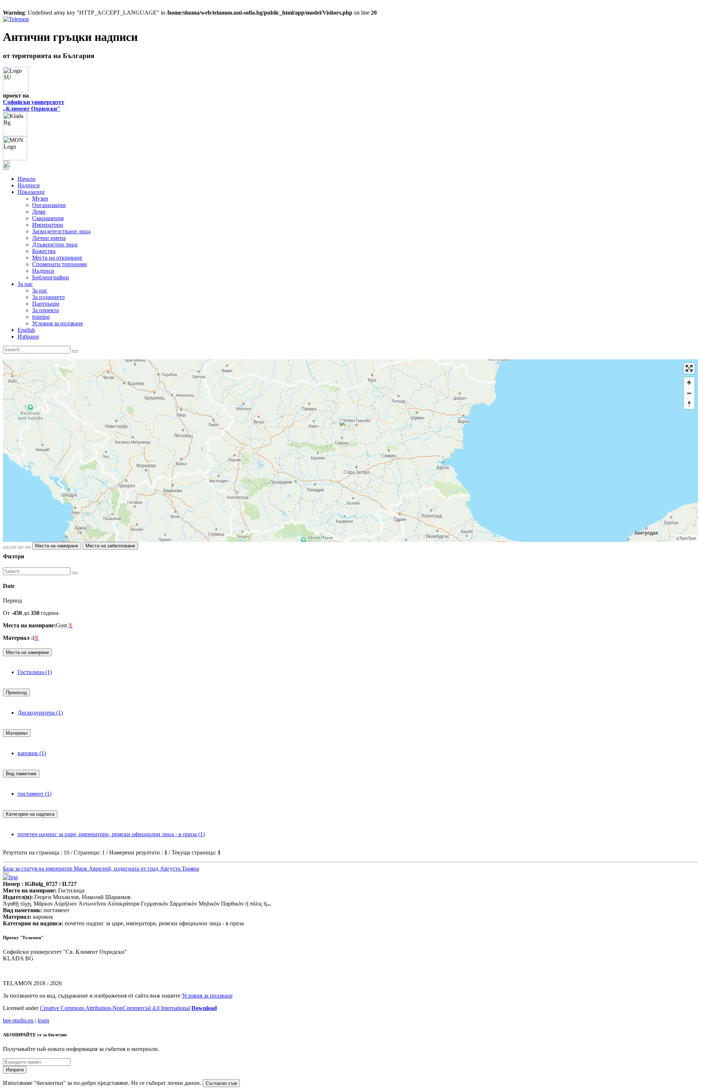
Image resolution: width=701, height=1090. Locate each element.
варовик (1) (32, 753)
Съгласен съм (221, 1083)
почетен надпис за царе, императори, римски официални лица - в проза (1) (111, 834)
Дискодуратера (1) (40, 713)
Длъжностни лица (54, 244)
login (43, 1020)
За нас (39, 290)
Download (204, 1008)
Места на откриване (57, 258)
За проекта (45, 310)
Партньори (46, 304)
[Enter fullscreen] (689, 368)
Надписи (29, 185)
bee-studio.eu (18, 1020)
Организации (49, 205)
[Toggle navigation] (6, 169)
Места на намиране (56, 545)
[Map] (350, 450)
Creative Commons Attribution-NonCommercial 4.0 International (115, 1008)
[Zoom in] (689, 382)
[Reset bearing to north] (689, 403)
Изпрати (15, 1069)
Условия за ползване (57, 323)
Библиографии (50, 277)
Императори (47, 225)
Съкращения (48, 218)
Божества (43, 251)
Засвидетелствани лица (61, 231)
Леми (39, 212)
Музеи (40, 198)
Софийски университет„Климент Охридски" (33, 105)
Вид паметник (21, 773)
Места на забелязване (110, 545)
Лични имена (49, 238)
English (26, 330)
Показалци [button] (31, 192)
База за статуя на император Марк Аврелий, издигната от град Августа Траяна (101, 868)
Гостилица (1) (35, 672)
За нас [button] (25, 284)
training (41, 317)
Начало (26, 179)
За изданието (48, 297)
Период (12, 600)
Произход (16, 692)
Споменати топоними (59, 264)
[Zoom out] (689, 393)
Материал (17, 733)
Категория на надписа (30, 814)
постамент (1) (34, 794)
